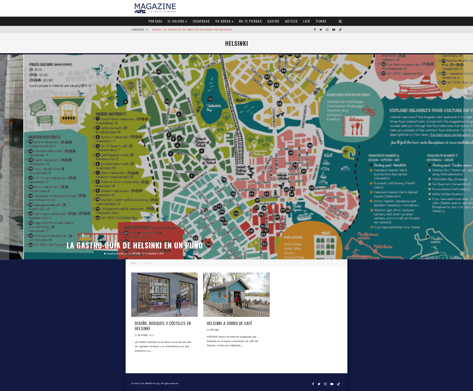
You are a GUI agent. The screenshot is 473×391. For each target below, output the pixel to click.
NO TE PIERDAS (250, 21)
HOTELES (291, 21)
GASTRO (273, 21)
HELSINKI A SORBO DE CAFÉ (229, 323)
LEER (306, 21)
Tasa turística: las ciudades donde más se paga (181, 30)
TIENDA (321, 21)
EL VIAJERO (176, 21)
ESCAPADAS (201, 21)
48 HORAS (223, 21)
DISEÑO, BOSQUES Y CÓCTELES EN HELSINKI (163, 325)
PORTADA (155, 21)
